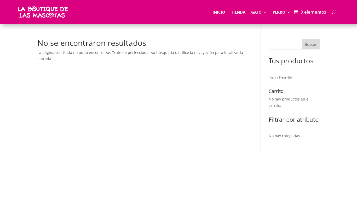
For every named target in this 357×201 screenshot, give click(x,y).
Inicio (218, 12)
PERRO (279, 12)
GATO (256, 12)
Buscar (311, 44)
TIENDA (238, 12)
